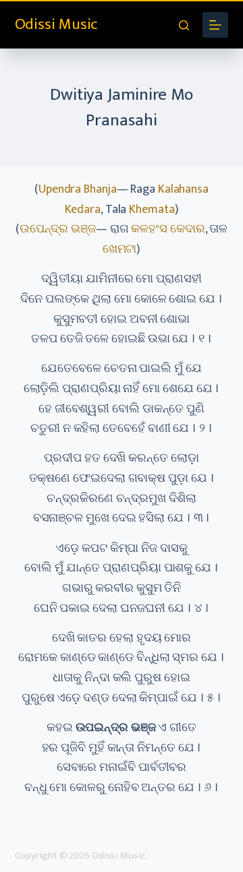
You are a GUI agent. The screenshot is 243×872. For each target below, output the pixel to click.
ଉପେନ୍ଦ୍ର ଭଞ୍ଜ (58, 229)
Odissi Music (56, 24)
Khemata (151, 209)
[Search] (184, 25)
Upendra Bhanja (77, 189)
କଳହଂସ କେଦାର (168, 229)
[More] (215, 25)
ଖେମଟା (120, 249)
